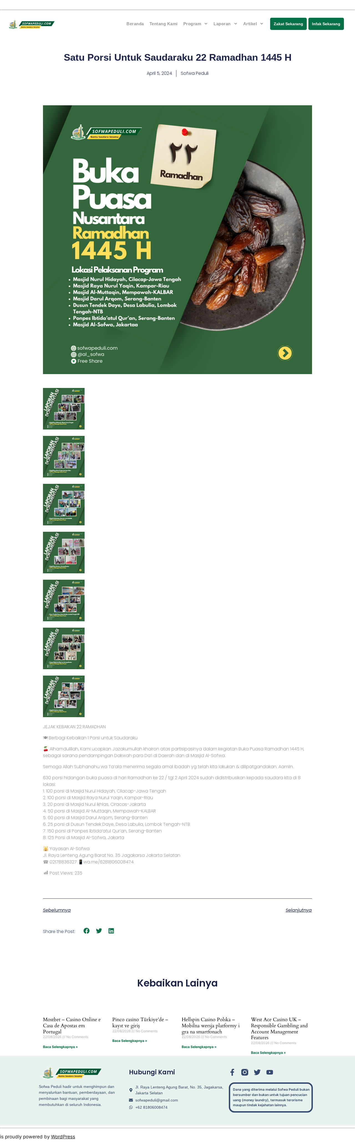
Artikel (250, 23)
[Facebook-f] (232, 1072)
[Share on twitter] (99, 931)
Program (192, 23)
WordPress (63, 1136)
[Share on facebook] (86, 931)
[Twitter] (257, 1072)
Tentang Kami (163, 23)
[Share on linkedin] (111, 931)
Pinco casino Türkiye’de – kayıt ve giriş (140, 1022)
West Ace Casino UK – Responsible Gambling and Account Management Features (279, 1028)
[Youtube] (269, 1072)
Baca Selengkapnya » (60, 1047)
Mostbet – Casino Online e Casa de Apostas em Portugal (72, 1025)
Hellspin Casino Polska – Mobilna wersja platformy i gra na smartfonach (211, 1025)
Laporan (222, 23)
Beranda (135, 23)
